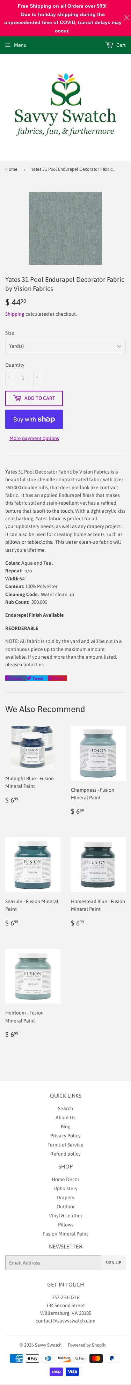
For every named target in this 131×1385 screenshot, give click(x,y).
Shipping (14, 314)
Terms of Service (65, 1145)
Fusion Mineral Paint (65, 1234)
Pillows (65, 1225)
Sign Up (113, 1262)
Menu (20, 45)
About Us (65, 1117)
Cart (120, 45)
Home (11, 169)
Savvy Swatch (48, 1345)
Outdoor (66, 1206)
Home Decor (65, 1179)
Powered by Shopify (87, 1345)
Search (65, 1108)
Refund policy (65, 1154)
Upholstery (65, 1188)
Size (9, 333)
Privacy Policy (65, 1135)
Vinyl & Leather (65, 1215)
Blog (66, 1126)
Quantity (14, 365)
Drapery (65, 1197)
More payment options (34, 438)
